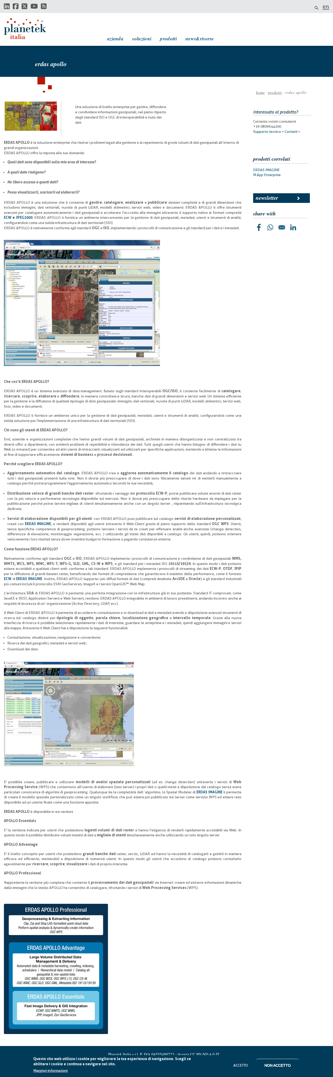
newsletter (267, 198)
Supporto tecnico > (268, 131)
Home (260, 92)
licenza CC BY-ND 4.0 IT (198, 1054)
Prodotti (168, 38)
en (326, 6)
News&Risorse (199, 38)
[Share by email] (282, 227)
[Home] (30, 28)
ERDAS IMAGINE (266, 170)
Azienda (115, 38)
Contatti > (292, 131)
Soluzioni (141, 38)
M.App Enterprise (267, 175)
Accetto (240, 1065)
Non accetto (277, 1065)
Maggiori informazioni (50, 1070)
